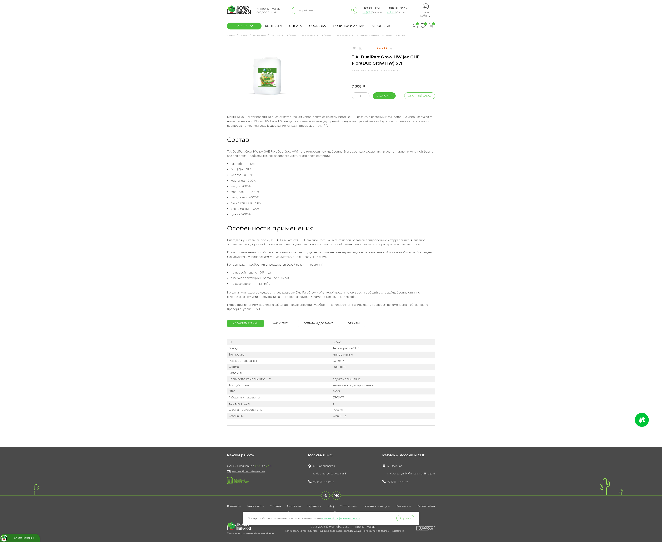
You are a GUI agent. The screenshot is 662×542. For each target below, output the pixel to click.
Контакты (273, 26)
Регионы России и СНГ (403, 455)
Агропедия (381, 26)
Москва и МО (320, 455)
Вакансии (403, 506)
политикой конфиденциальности (340, 518)
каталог (242, 26)
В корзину (384, 95)
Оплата (295, 26)
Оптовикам (348, 506)
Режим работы (241, 455)
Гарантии (314, 506)
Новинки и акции (349, 26)
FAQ (331, 506)
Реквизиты (255, 506)
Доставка (317, 26)
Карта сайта (426, 506)
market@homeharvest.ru (248, 471)
